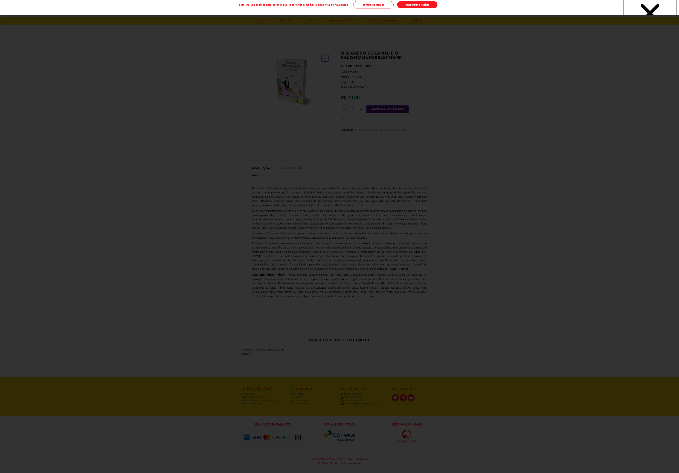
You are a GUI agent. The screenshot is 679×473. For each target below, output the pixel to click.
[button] (650, 13)
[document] (339, 236)
